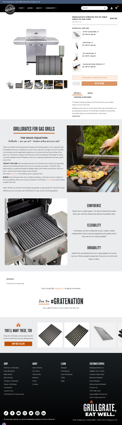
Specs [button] (90, 93)
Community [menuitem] (36, 374)
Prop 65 (51, 419)
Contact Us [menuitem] (93, 387)
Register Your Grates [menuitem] (97, 371)
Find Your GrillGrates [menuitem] (11, 368)
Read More (76, 116)
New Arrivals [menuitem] (8, 378)
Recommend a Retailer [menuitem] (98, 384)
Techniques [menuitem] (65, 371)
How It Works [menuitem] (37, 368)
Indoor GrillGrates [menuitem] (10, 384)
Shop (21, 8)
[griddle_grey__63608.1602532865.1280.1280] (76, 35)
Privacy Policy (41, 419)
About (39, 8)
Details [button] (77, 93)
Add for (90, 34)
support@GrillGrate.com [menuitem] (98, 394)
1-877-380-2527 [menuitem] (95, 391)
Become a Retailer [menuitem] (96, 378)
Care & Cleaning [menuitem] (66, 374)
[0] (116, 8)
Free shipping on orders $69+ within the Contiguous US (21, 1)
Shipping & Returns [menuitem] (97, 368)
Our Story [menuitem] (36, 371)
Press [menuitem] (34, 381)
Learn (30, 8)
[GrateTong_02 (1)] (76, 45)
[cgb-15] (76, 67)
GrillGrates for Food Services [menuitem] (14, 394)
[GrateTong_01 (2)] (76, 56)
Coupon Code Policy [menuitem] (97, 374)
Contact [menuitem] (35, 384)
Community (50, 8)
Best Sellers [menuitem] (8, 374)
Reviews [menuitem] (35, 378)
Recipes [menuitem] (64, 368)
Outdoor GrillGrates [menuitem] (11, 381)
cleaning (49, 180)
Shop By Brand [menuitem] (9, 371)
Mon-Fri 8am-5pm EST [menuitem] (98, 397)
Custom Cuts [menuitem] (8, 391)
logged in (59, 288)
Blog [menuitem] (62, 381)
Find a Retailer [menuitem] (95, 381)
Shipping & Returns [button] (82, 97)
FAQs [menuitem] (63, 378)
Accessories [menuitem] (8, 387)
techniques (14, 174)
